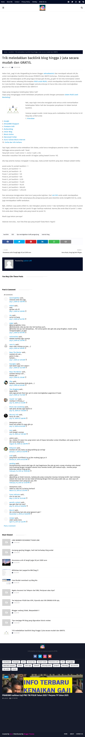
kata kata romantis (9, 665)
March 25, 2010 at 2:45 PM (18, 490)
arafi (11, 456)
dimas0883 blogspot (11, 124)
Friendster (31, 118)
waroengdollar (14, 298)
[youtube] (49, 656)
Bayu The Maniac (15, 352)
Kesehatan (6, 662)
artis (23, 662)
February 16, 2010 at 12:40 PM (19, 483)
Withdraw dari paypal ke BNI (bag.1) (25, 570)
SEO (13, 234)
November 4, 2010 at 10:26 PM (19, 514)
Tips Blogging (14, 389)
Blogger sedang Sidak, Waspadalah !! (25, 610)
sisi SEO (55, 195)
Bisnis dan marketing (16, 407)
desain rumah (42, 662)
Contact (17, 2)
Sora (11, 734)
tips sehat (6, 669)
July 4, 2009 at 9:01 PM (17, 333)
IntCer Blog (8, 132)
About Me (10, 2)
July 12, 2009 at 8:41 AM (17, 426)
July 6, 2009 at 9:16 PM (17, 348)
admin (6, 698)
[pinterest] (79, 2)
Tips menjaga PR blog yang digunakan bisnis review (31, 621)
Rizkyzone (12, 448)
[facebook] (68, 2)
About (72, 734)
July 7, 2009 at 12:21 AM (17, 368)
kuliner (20, 665)
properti (56, 665)
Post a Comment (9, 526)
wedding (12, 464)
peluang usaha (46, 665)
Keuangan (16, 662)
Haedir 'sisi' (13, 399)
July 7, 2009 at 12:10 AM (17, 360)
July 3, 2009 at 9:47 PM (17, 319)
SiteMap (34, 2)
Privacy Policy (26, 2)
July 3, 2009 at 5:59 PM (17, 311)
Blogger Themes (29, 734)
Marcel (11, 510)
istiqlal (11, 518)
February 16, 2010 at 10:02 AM (19, 471)
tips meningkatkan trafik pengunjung (28, 234)
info (62, 662)
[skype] (83, 2)
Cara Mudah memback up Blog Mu (24, 580)
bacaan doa (31, 662)
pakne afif (7, 67)
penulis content (14, 502)
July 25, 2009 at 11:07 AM (17, 434)
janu (11, 430)
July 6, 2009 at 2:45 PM (17, 340)
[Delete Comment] (26, 302)
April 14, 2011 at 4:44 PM (17, 522)
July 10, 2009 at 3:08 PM (17, 418)
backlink (11, 52)
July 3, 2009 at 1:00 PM (17, 302)
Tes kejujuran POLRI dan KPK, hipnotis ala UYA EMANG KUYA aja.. (36, 600)
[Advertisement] (42, 30)
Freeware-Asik (9, 126)
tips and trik (74, 665)
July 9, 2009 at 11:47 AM (17, 395)
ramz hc (12, 344)
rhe (10, 315)
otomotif (36, 665)
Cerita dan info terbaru (13, 142)
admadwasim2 (49, 73)
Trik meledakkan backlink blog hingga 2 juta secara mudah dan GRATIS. (38, 631)
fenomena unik (53, 662)
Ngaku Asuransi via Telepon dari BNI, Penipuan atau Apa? (33, 590)
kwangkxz (12, 364)
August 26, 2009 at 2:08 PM (18, 444)
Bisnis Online (9, 134)
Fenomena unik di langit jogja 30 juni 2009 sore (29, 560)
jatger (11, 323)
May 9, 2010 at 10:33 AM (17, 498)
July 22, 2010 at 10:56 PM (17, 506)
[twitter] (72, 2)
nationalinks (13, 337)
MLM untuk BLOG (40, 81)
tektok (11, 306)
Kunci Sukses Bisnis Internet (14, 140)
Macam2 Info (13, 415)
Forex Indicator (14, 495)
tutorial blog (45, 234)
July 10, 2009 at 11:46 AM (17, 411)
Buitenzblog (8, 129)
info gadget (70, 662)
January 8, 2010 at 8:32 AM (18, 459)
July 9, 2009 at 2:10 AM (17, 377)
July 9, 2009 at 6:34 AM (17, 385)
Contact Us (79, 734)
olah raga (28, 665)
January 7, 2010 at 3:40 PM (18, 452)
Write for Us (42, 2)
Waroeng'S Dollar (10, 137)
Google (6, 121)
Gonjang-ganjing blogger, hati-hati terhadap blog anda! (32, 550)
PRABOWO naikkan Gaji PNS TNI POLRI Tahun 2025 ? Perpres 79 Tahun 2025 (35, 695)
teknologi (65, 665)
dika (10, 381)
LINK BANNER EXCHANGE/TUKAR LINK (26, 540)
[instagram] (76, 2)
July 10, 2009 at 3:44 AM (17, 403)
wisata (14, 669)
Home (3, 2)
